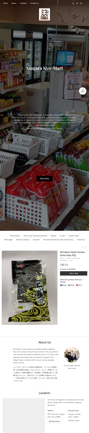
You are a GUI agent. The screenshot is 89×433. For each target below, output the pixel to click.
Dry (71, 260)
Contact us (34, 3)
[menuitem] (82, 247)
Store (5, 3)
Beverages (8, 240)
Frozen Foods (74, 236)
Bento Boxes (15, 236)
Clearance (81, 240)
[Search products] (83, 91)
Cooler (62, 236)
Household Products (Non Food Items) (58, 240)
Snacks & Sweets (22, 240)
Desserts (36, 240)
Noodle (53, 236)
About (14, 3)
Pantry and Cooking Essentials (35, 236)
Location (23, 3)
